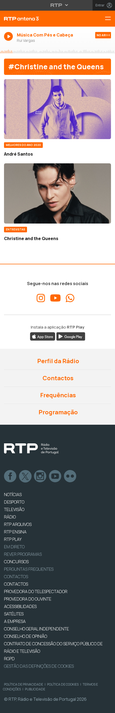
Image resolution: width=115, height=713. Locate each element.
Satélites (14, 614)
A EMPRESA (15, 621)
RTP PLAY (13, 539)
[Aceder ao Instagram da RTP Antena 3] (41, 298)
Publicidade (35, 689)
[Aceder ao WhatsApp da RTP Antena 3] (70, 298)
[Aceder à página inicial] (38, 19)
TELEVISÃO (14, 509)
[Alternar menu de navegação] (110, 19)
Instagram (40, 476)
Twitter (25, 476)
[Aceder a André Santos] (57, 109)
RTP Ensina (15, 532)
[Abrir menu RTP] (57, 5)
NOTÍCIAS (13, 494)
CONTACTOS (16, 584)
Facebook (10, 476)
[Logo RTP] (31, 448)
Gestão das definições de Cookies (39, 666)
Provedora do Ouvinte (27, 599)
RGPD (9, 659)
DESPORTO (14, 502)
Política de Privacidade (23, 684)
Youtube (55, 476)
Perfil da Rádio (57, 361)
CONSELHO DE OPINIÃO (25, 636)
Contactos (57, 378)
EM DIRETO (14, 547)
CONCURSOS (16, 562)
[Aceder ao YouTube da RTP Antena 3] (55, 298)
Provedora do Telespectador (35, 591)
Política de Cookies (63, 684)
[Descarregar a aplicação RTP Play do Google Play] (70, 336)
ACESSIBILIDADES (20, 606)
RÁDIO (10, 517)
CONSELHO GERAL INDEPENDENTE (36, 629)
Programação (57, 412)
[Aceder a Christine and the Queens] (57, 193)
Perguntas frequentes (28, 569)
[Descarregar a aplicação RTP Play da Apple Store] (42, 336)
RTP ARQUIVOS (18, 524)
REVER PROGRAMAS (23, 554)
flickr (70, 476)
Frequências (57, 395)
